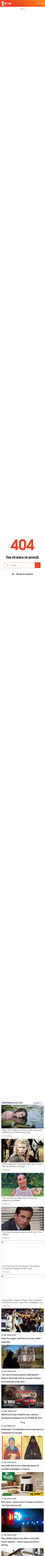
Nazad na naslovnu (24, 574)
